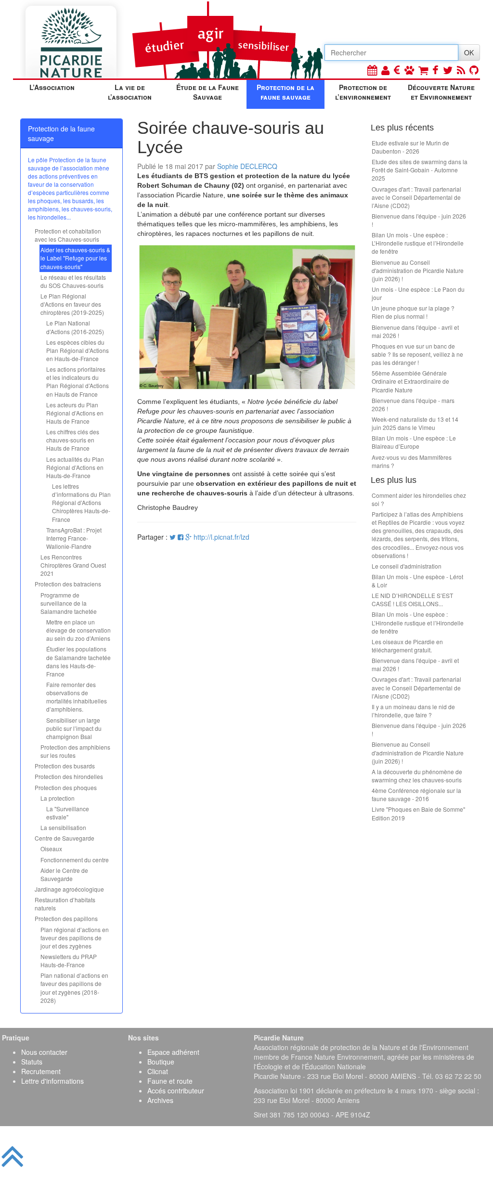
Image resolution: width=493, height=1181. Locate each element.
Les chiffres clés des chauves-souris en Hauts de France (72, 440)
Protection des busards (65, 766)
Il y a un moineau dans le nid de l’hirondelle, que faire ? (413, 710)
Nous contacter (44, 1052)
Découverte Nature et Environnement (441, 92)
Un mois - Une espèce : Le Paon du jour (418, 293)
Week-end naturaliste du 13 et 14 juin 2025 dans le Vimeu (415, 423)
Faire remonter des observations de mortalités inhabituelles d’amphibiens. (76, 696)
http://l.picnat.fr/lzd (221, 537)
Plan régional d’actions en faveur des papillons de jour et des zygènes (74, 937)
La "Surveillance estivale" (67, 813)
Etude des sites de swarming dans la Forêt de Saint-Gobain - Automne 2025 (419, 169)
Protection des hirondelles (69, 776)
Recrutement (41, 1071)
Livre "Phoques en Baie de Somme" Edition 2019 (418, 813)
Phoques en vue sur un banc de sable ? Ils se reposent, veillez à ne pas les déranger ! (417, 354)
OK (469, 52)
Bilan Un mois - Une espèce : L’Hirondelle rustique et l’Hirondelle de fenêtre (418, 243)
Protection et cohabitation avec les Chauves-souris (68, 235)
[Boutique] (423, 69)
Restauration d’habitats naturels (65, 903)
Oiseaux (51, 848)
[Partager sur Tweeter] (173, 537)
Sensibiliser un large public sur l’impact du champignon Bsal (74, 728)
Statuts (31, 1061)
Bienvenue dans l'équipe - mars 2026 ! (413, 404)
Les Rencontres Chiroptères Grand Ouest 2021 (73, 565)
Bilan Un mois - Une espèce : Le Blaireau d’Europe (414, 442)
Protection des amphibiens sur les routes (75, 751)
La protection (57, 798)
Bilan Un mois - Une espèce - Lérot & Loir (417, 580)
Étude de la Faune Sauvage (207, 92)
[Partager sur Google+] (188, 537)
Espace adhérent (173, 1052)
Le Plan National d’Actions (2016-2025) (75, 327)
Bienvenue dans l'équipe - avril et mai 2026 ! (415, 331)
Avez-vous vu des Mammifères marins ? (412, 461)
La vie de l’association (130, 92)
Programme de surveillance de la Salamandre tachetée (68, 603)
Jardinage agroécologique (69, 889)
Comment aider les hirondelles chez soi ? (419, 499)
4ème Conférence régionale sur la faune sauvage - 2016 (416, 794)
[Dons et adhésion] (397, 69)
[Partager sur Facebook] (180, 537)
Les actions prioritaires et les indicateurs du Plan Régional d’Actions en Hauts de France (77, 381)
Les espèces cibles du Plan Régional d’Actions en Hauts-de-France (77, 350)
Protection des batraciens (68, 584)
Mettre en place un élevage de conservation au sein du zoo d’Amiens (78, 630)
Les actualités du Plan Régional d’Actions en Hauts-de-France (75, 467)
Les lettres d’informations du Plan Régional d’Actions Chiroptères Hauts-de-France (81, 502)
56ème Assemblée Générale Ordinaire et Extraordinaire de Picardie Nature (410, 381)
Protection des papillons (66, 918)
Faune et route (170, 1081)
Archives (160, 1100)
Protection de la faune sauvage (285, 92)
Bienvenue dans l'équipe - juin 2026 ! (419, 220)
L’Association (52, 87)
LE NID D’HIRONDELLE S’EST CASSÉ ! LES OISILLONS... (412, 599)
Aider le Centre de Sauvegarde (64, 874)
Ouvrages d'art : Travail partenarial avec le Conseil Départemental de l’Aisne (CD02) (416, 197)
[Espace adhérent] (385, 69)
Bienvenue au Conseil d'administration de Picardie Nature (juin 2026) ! (418, 270)
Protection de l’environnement (363, 92)
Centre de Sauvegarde (64, 838)
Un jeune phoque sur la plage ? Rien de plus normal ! (413, 312)
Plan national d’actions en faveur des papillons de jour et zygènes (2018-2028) (74, 987)
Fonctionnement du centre (74, 860)
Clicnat (157, 1071)
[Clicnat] (409, 69)
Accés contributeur (175, 1090)
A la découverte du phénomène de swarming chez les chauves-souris (417, 775)
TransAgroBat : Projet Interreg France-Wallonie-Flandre (74, 538)
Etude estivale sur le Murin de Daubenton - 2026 (410, 147)
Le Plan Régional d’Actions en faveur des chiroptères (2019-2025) (72, 304)
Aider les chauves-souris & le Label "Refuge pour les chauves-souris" (75, 258)
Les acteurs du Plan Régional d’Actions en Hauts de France (75, 413)
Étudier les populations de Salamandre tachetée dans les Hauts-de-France (78, 661)
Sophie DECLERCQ (247, 166)
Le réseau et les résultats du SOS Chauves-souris (73, 281)
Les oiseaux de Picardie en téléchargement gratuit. (407, 645)
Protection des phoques (66, 787)
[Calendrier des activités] (372, 69)
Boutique (160, 1061)
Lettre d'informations (52, 1081)
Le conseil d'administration (406, 566)
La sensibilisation (63, 827)
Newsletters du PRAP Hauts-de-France (68, 960)
